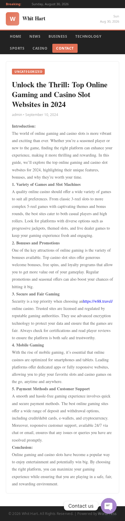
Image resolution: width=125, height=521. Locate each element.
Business (58, 36)
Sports (17, 48)
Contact (65, 48)
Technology (88, 36)
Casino (40, 48)
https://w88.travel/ (98, 301)
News (34, 36)
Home (15, 36)
